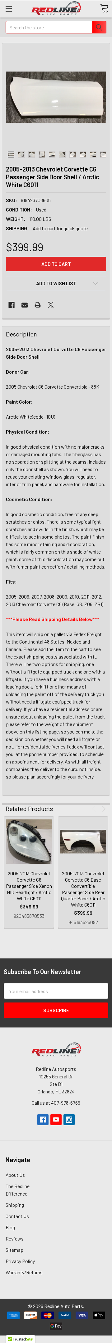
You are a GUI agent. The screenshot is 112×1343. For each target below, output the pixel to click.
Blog (10, 1227)
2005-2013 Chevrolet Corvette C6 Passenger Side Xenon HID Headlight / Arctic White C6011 (29, 885)
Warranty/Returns (24, 1272)
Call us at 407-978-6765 (56, 1103)
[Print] (37, 305)
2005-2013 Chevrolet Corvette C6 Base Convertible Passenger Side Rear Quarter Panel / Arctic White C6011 (83, 889)
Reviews (15, 1238)
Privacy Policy (20, 1261)
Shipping (15, 1205)
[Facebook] (11, 305)
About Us (15, 1175)
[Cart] (104, 8)
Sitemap (14, 1250)
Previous (95, 809)
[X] (50, 305)
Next (102, 809)
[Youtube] (56, 1119)
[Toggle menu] (8, 8)
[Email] (24, 305)
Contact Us (17, 1216)
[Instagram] (69, 1119)
